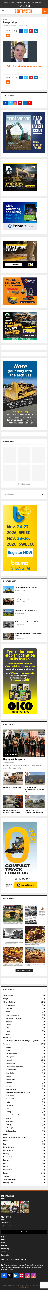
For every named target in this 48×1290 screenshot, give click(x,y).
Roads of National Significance (16, 1115)
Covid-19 (6, 1134)
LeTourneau (9, 1021)
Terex (7, 1028)
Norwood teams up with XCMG (26, 587)
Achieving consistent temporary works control (29, 634)
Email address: (5, 1222)
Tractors (8, 1031)
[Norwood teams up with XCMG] (8, 589)
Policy (5, 1163)
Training (8, 1125)
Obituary (6, 1154)
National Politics (8, 1150)
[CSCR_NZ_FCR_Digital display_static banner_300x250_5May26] (20, 190)
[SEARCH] (42, 494)
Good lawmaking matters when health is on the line (35, 789)
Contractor (6, 1044)
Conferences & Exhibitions (14, 1066)
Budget (5, 999)
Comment (9, 1060)
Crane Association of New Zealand (14, 1137)
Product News (7, 1170)
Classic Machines (9, 1002)
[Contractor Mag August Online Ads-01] (20, 304)
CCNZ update (10, 1057)
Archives (8, 1047)
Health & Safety (11, 1070)
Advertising (5, 1249)
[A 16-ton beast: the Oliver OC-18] (8, 624)
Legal (5, 1144)
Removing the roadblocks (12, 787)
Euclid (8, 1012)
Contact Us (4, 1252)
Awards (8, 1050)
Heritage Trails (10, 1079)
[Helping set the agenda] (8, 601)
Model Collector (8, 1147)
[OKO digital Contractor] (20, 714)
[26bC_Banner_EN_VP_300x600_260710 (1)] (20, 571)
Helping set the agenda (23, 599)
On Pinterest (9, 442)
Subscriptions (5, 1255)
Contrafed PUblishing (11, 25)
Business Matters (11, 1054)
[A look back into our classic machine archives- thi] (13, 915)
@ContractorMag (24, 484)
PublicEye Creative (24, 1288)
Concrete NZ (7, 1037)
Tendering (6, 1176)
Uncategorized (8, 1183)
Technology (9, 1121)
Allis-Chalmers (11, 1005)
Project (5, 1173)
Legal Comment (11, 1089)
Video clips (9, 1128)
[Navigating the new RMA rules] (8, 612)
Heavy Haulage (10, 1073)
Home (3, 1242)
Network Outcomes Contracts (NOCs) (18, 1092)
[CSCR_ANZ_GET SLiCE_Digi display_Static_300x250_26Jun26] (20, 268)
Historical (9, 1083)
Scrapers (8, 1024)
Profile (8, 1102)
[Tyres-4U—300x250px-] (20, 339)
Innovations (9, 1086)
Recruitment (10, 1105)
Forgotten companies (13, 1015)
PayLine (5, 1160)
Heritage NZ (9, 1076)
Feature (5, 1141)
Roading (8, 1112)
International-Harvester (13, 1018)
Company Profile (11, 1063)
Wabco (8, 1034)
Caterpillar (9, 1008)
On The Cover (10, 1099)
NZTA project (10, 1095)
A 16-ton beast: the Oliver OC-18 (26, 622)
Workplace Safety (11, 1131)
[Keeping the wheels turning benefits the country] (35, 801)
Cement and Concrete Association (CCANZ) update (22, 1041)
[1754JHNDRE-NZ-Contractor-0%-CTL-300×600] (20, 888)
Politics (5, 1166)
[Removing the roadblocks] (13, 778)
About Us (4, 1246)
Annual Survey (8, 995)
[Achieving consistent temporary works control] (8, 636)
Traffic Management (9, 1179)
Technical (9, 1118)
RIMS (7, 1108)
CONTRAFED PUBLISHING (23, 3)
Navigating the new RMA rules (26, 610)
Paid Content (7, 1157)
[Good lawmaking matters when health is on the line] (35, 778)
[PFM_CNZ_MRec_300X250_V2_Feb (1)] (20, 229)
